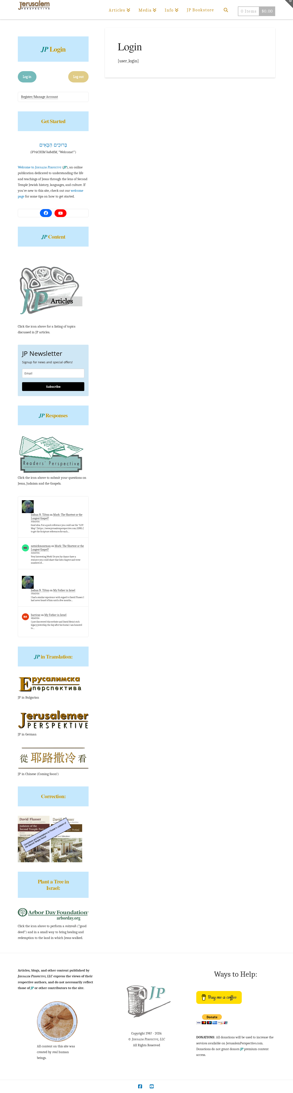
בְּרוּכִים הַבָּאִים (53, 145)
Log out (78, 77)
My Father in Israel (64, 590)
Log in (27, 77)
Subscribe (53, 387)
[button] (289, 4)
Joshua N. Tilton (40, 514)
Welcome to (39, 167)
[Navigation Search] (226, 9)
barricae (35, 615)
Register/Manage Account (39, 97)
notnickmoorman (41, 546)
